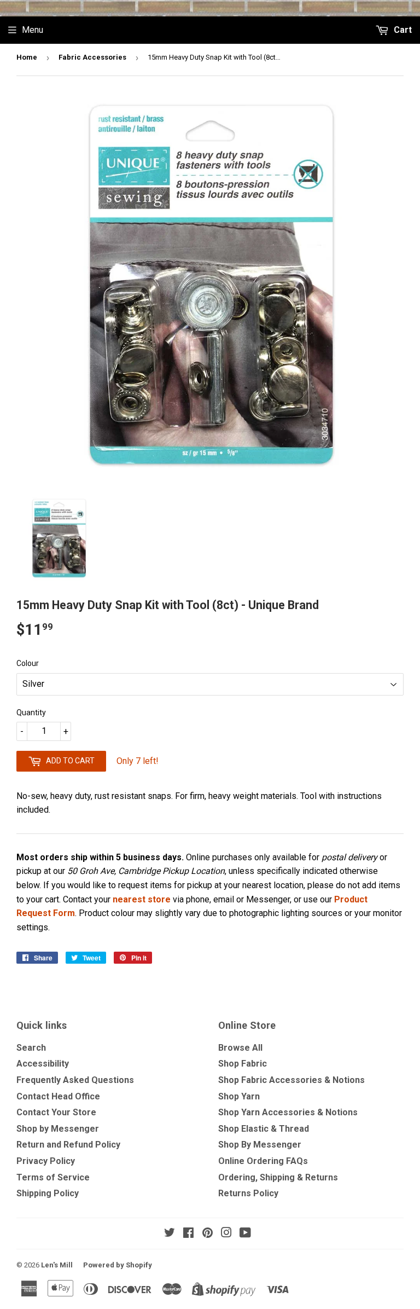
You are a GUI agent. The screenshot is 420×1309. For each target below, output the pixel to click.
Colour (27, 663)
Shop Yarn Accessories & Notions (288, 1112)
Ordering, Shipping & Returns (278, 1177)
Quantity (31, 712)
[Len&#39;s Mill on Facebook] (188, 1234)
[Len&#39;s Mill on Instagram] (226, 1234)
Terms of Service (53, 1177)
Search (31, 1047)
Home (26, 57)
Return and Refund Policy (68, 1144)
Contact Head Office (58, 1096)
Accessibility (42, 1063)
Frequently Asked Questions (75, 1080)
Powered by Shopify (117, 1265)
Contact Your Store (56, 1112)
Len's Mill (57, 1265)
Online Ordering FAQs (263, 1161)
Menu (32, 30)
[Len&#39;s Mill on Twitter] (169, 1234)
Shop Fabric (242, 1063)
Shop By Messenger (259, 1144)
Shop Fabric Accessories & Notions (291, 1080)
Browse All (240, 1047)
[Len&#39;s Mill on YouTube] (245, 1234)
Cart (402, 30)
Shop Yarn (239, 1096)
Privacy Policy (45, 1161)
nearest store (142, 899)
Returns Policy (248, 1193)
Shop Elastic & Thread (263, 1128)
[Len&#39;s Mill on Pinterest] (207, 1234)
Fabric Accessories (92, 57)
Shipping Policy (47, 1193)
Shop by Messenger (57, 1128)
